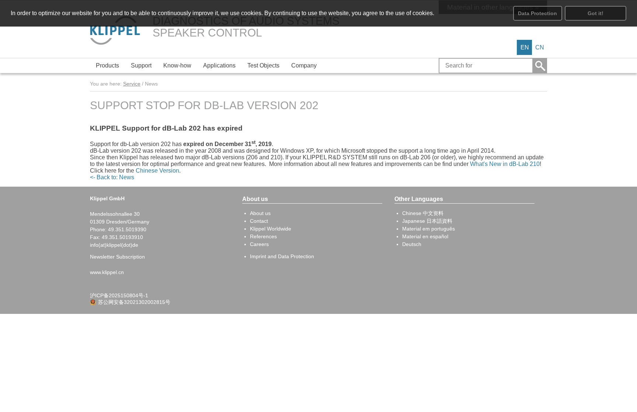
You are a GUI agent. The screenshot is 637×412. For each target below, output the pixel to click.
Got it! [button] (595, 13)
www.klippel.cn (107, 272)
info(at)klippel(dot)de (114, 245)
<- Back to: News (112, 177)
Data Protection (537, 13)
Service (131, 84)
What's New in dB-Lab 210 (505, 164)
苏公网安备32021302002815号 (134, 302)
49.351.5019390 (127, 229)
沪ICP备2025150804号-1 (119, 295)
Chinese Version (157, 170)
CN (539, 47)
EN (525, 47)
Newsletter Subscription (117, 257)
